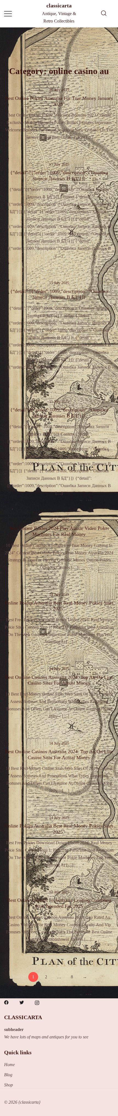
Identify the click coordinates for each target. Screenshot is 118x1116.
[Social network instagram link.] (37, 1001)
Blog (8, 1074)
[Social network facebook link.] (6, 1001)
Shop (8, 1085)
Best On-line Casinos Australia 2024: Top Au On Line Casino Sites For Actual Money (59, 680)
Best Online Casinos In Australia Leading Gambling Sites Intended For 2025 (59, 903)
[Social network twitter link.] (21, 1001)
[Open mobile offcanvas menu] (8, 13)
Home (9, 1064)
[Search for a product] (103, 14)
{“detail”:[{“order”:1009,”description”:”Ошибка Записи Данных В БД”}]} (59, 175)
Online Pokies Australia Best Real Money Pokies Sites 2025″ (59, 606)
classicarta (59, 5)
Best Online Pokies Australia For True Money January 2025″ (59, 101)
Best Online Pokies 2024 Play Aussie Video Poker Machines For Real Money (59, 531)
